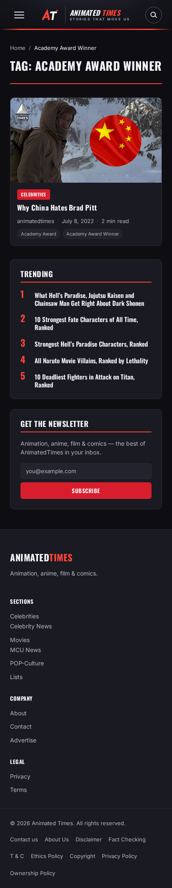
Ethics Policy (47, 856)
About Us (57, 839)
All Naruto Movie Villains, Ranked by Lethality (91, 361)
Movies (20, 639)
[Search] (153, 15)
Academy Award (38, 234)
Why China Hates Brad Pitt (57, 207)
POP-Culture (27, 663)
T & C (17, 856)
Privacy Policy (119, 856)
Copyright (82, 856)
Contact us (24, 839)
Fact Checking (127, 839)
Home (17, 48)
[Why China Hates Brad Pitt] (86, 140)
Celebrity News (31, 626)
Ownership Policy (32, 873)
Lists (16, 676)
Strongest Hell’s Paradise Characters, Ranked (91, 344)
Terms (18, 789)
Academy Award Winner (92, 234)
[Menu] (19, 15)
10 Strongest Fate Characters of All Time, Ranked (86, 323)
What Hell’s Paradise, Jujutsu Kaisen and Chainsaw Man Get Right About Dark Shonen (89, 299)
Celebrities (33, 194)
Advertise (23, 739)
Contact (21, 726)
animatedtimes (35, 221)
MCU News (25, 649)
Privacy (20, 776)
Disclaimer (89, 839)
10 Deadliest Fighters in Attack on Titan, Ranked (84, 381)
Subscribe (86, 490)
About (18, 713)
